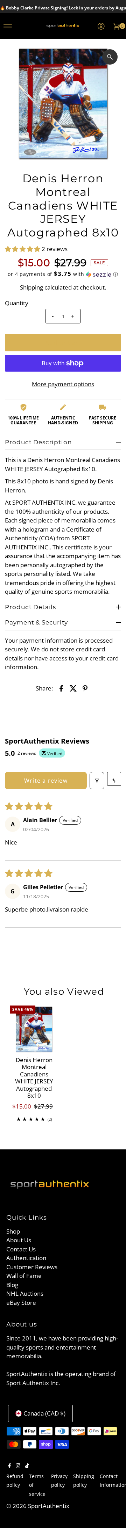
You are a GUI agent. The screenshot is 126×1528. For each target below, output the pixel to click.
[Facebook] (9, 1466)
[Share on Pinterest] (85, 688)
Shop (13, 1231)
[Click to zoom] (110, 57)
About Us (18, 1240)
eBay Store (21, 1303)
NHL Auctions (24, 1293)
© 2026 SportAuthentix (37, 1506)
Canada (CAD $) (44, 1413)
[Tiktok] (27, 1466)
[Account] (101, 26)
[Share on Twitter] (73, 688)
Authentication (26, 1258)
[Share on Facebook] (61, 688)
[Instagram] (18, 1466)
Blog (12, 1285)
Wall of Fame (24, 1276)
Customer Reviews (31, 1267)
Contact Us (21, 1249)
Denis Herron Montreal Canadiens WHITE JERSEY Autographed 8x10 (34, 1077)
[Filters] (97, 780)
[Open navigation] (7, 26)
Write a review (46, 780)
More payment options (63, 384)
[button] (23, 249)
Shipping (31, 287)
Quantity (16, 303)
